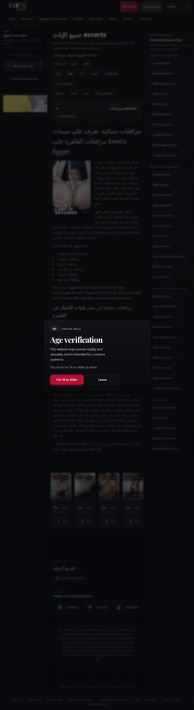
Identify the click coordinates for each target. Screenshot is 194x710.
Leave (102, 379)
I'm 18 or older (66, 379)
